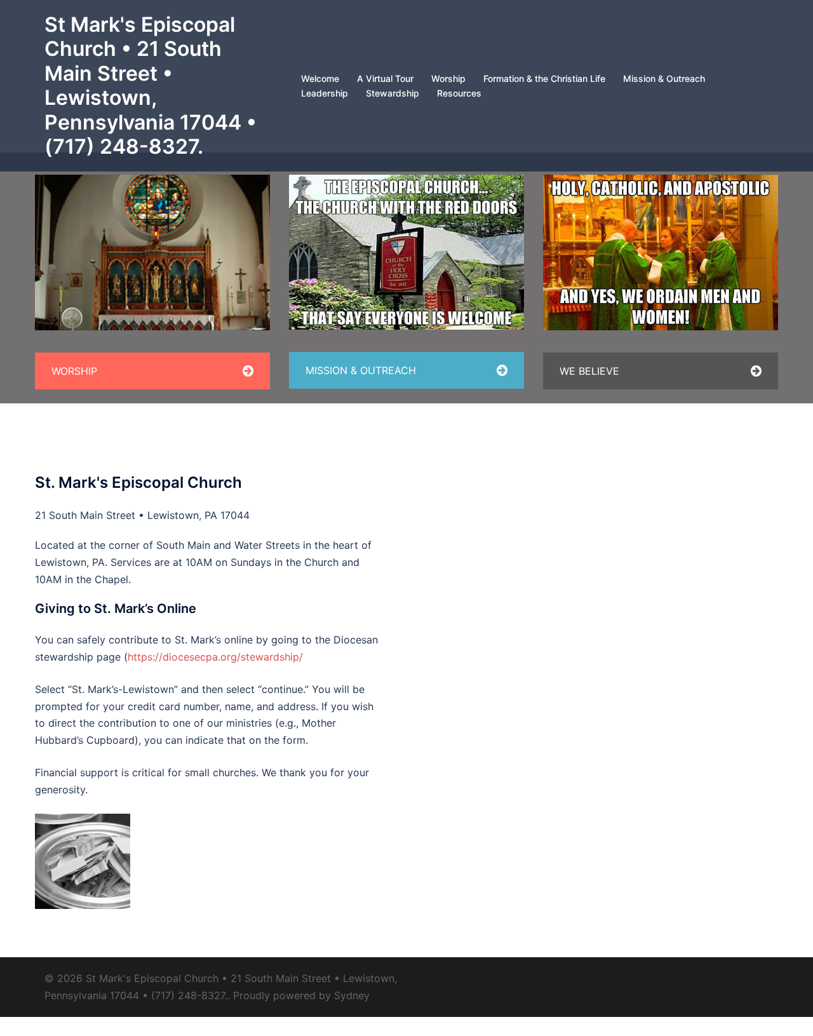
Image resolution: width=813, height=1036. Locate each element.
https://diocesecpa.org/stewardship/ (215, 656)
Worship (448, 78)
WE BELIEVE (589, 371)
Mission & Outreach (664, 78)
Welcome (320, 78)
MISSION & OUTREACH (361, 370)
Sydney (352, 995)
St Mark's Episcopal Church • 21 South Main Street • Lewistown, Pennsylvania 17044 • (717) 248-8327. (150, 85)
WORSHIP (74, 371)
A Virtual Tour (385, 78)
